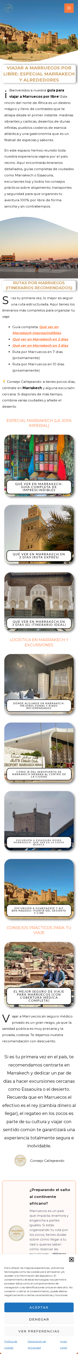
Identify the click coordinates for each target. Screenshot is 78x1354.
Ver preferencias (39, 1331)
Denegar (39, 1319)
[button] (71, 1259)
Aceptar (39, 1307)
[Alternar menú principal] (69, 8)
